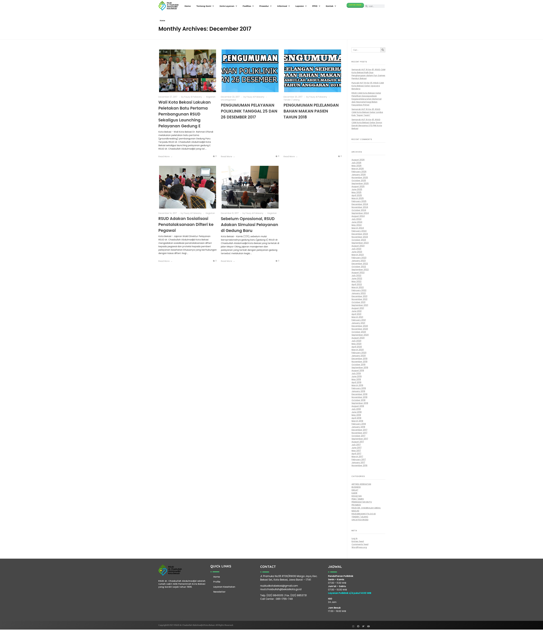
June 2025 (357, 189)
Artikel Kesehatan (361, 484)
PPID (314, 6)
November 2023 (360, 236)
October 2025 (359, 180)
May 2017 (356, 450)
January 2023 (359, 260)
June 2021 (357, 311)
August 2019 (358, 370)
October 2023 (359, 239)
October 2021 (358, 302)
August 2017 (358, 441)
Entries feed (358, 541)
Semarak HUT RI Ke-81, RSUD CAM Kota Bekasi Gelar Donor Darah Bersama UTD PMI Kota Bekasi (367, 124)
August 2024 (358, 216)
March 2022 (358, 287)
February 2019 (359, 388)
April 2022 (357, 284)
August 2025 (358, 186)
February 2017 (359, 459)
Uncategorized (228, 99)
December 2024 (360, 204)
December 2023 (360, 234)
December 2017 (359, 429)
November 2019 (359, 361)
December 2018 (359, 394)
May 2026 (356, 165)
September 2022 (360, 269)
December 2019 (359, 358)
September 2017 (360, 438)
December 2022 (360, 263)
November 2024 (360, 207)
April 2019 (356, 382)
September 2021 (360, 305)
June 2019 (357, 376)
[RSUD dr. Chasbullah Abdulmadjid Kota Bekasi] (168, 6)
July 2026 (356, 162)
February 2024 (359, 231)
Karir (354, 493)
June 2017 (357, 447)
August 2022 (358, 272)
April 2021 (356, 314)
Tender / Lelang (291, 99)
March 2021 (357, 317)
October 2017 (358, 435)
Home (188, 6)
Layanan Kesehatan (224, 586)
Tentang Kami (203, 6)
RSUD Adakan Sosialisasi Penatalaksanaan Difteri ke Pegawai (186, 224)
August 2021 (358, 308)
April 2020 (357, 346)
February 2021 (359, 320)
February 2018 (359, 424)
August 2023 (358, 245)
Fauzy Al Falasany (193, 96)
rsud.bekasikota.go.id (364, 513)
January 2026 (359, 174)
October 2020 (359, 331)
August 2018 (358, 406)
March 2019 (357, 385)
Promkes (356, 504)
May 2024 (357, 225)
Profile (216, 581)
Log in (354, 538)
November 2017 (359, 432)
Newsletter (219, 591)
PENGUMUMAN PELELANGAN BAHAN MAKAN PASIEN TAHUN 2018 (311, 111)
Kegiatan (210, 96)
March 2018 (357, 421)
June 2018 (357, 412)
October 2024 (359, 210)
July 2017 (356, 444)
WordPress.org (359, 547)
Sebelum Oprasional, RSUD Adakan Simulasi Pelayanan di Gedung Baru (249, 224)
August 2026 (358, 159)
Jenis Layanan (226, 6)
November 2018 (359, 397)
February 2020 (359, 352)
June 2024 (357, 222)
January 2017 (358, 462)
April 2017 (356, 453)
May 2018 (356, 415)
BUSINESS (356, 487)
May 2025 (356, 192)
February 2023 (359, 257)
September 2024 (360, 213)
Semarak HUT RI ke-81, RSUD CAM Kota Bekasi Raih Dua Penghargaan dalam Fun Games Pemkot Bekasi (368, 74)
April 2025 (357, 195)
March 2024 (358, 228)
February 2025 (359, 201)
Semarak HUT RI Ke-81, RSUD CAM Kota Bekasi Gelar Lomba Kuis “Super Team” (367, 112)
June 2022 (357, 278)
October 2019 (358, 364)
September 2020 (360, 334)
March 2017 (357, 456)
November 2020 (360, 329)
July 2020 (356, 340)
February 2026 (359, 171)
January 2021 (358, 323)
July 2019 (356, 373)
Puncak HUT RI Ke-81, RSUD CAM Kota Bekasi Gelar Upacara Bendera (368, 85)
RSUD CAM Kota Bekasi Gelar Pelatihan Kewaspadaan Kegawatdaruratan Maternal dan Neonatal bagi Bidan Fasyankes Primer (367, 99)
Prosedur (264, 6)
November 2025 (360, 177)
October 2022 (359, 266)
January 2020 (359, 355)
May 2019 (356, 379)
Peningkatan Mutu (362, 502)
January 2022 (359, 293)
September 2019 (360, 367)
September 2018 (360, 403)
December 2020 (360, 326)
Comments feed (360, 544)
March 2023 (358, 254)
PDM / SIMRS (358, 499)
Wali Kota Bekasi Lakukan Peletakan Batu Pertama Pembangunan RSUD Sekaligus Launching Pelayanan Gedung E (184, 114)
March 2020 (358, 349)
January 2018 (358, 426)
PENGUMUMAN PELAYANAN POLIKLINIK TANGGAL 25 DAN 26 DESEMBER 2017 (249, 111)
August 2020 (358, 337)
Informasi (282, 6)
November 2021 (359, 299)
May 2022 (356, 281)
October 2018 (358, 400)
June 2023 (357, 251)
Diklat (355, 490)
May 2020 (356, 343)
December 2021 (359, 296)
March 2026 (358, 168)
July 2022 (356, 275)
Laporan (299, 6)
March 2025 (358, 198)
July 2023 (356, 248)
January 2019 (358, 391)
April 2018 (356, 418)
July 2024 (356, 219)
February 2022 (359, 290)
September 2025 (360, 183)
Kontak (329, 6)
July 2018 (356, 409)
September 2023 (360, 242)
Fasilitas (247, 6)
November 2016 (359, 465)
